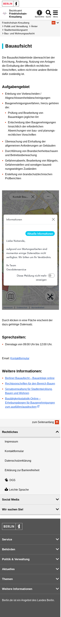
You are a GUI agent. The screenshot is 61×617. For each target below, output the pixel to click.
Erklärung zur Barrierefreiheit (22, 470)
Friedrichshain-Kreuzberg (15, 22)
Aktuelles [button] (8, 569)
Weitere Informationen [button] (17, 589)
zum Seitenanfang (43, 422)
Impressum (11, 441)
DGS (12, 480)
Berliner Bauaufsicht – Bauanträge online (30, 378)
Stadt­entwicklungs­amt (16, 29)
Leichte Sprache (19, 489)
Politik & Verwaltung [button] (15, 559)
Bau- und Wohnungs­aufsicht (19, 33)
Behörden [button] (8, 549)
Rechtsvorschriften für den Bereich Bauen (30, 383)
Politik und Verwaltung (16, 26)
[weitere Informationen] (4, 13)
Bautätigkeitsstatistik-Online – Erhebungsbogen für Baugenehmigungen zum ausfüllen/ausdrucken (30, 402)
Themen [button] (7, 579)
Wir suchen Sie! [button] (12, 509)
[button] (55, 22)
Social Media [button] (10, 499)
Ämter (34, 26)
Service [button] (7, 539)
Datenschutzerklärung (18, 460)
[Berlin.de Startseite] (10, 3)
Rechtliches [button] (10, 432)
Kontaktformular (19, 358)
